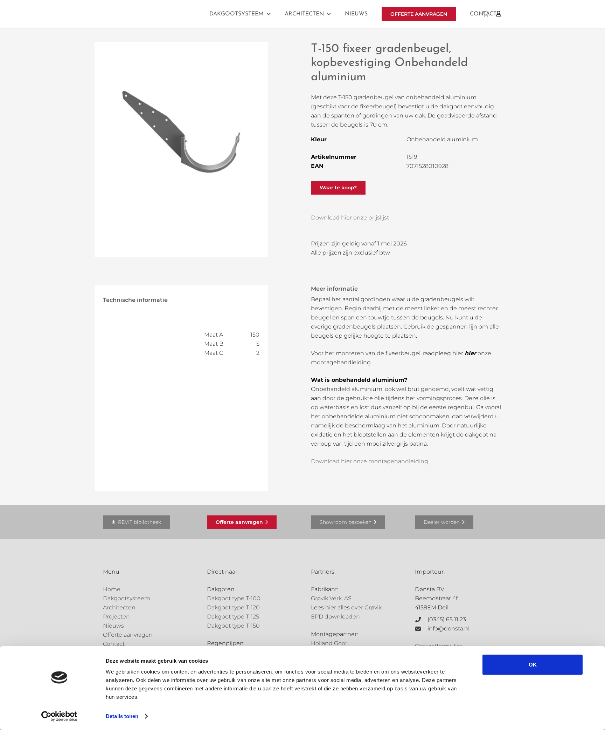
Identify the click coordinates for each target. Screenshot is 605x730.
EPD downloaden (335, 616)
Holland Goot (329, 643)
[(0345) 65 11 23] (421, 619)
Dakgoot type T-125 (233, 616)
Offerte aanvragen (128, 634)
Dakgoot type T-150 (233, 625)
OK (533, 665)
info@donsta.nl (448, 628)
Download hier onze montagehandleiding (369, 461)
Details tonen (122, 716)
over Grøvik (366, 607)
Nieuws (113, 625)
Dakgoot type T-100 (233, 598)
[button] (268, 14)
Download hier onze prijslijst (350, 217)
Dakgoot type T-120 (233, 607)
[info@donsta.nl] (421, 628)
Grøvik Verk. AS (331, 598)
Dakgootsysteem (126, 598)
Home (111, 589)
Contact (114, 644)
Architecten (119, 607)
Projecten (116, 616)
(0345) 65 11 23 (446, 619)
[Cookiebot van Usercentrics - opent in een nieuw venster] (59, 716)
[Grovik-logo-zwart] (174, 14)
